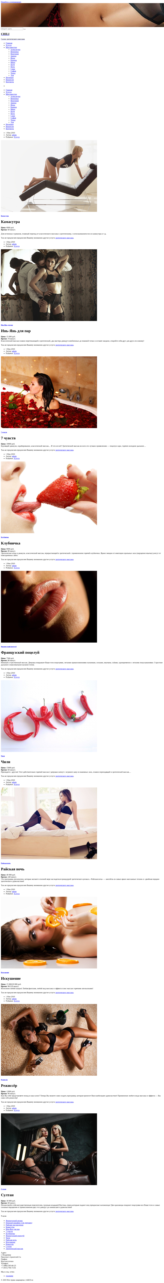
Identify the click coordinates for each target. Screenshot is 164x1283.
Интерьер (10, 78)
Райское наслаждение (14, 1225)
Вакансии (10, 80)
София (13, 71)
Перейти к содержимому (11, 2)
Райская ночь (6, 863)
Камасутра (5, 216)
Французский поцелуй (8, 646)
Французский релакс (14, 1221)
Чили (3, 756)
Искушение (5, 972)
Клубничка (5, 537)
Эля (12, 75)
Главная (9, 43)
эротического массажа (64, 238)
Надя (13, 65)
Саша (13, 69)
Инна (13, 58)
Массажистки (11, 47)
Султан (3, 1189)
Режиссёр (4, 1080)
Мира (13, 62)
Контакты (10, 82)
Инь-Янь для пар (7, 325)
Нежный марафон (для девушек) (19, 1223)
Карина (14, 60)
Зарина (13, 56)
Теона (13, 73)
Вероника (15, 52)
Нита (13, 67)
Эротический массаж (14, 1249)
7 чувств (4, 432)
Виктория (15, 54)
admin (14, 135)
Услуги (9, 45)
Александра (15, 50)
